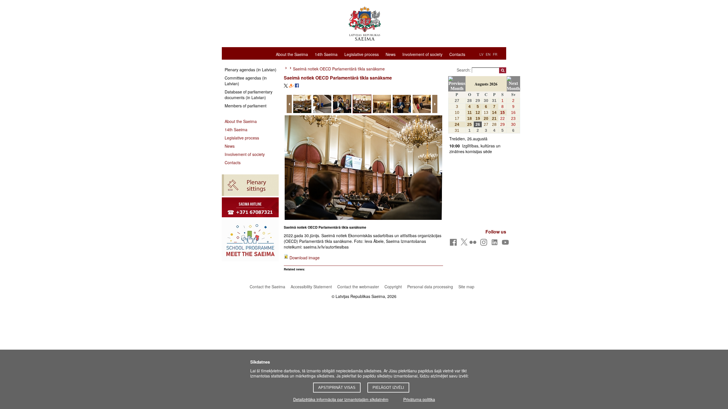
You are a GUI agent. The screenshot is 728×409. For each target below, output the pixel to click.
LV (481, 54)
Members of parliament (245, 105)
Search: (464, 70)
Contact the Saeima (267, 286)
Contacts (457, 54)
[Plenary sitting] (250, 185)
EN (488, 54)
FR (495, 54)
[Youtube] (506, 244)
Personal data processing (430, 286)
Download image (304, 257)
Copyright (393, 286)
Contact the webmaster (358, 286)
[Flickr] (474, 244)
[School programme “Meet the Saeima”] (250, 240)
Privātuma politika (419, 399)
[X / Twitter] (464, 244)
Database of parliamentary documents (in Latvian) (248, 94)
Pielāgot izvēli (388, 387)
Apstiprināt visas (336, 387)
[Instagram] (484, 244)
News (391, 54)
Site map (466, 286)
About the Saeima (292, 54)
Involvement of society (422, 54)
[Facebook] (454, 244)
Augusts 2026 (486, 84)
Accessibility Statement (311, 286)
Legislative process (361, 54)
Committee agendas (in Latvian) (246, 80)
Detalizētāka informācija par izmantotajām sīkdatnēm (340, 399)
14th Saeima (326, 54)
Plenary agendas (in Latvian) (250, 69)
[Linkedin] (495, 244)
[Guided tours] (250, 207)
